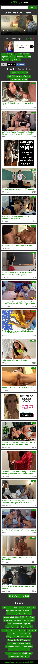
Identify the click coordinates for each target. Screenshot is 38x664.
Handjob (10, 54)
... (19, 60)
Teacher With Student (19, 79)
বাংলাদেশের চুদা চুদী (29, 620)
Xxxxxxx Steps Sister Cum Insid (19, 614)
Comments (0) (24, 69)
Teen (3, 54)
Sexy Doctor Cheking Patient (19, 643)
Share (4, 65)
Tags (12, 662)
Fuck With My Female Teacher (19, 76)
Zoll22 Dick (27, 610)
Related (10, 69)
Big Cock (5, 60)
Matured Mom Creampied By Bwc (19, 653)
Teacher (19, 54)
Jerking (12, 57)
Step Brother (14, 656)
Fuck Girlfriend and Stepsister (19, 624)
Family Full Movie (12, 627)
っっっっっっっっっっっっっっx (14, 630)
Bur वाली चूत (25, 656)
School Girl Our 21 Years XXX (19, 640)
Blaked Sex (31, 630)
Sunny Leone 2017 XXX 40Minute (19, 637)
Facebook (21, 65)
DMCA (18, 662)
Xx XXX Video (27, 647)
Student (26, 54)
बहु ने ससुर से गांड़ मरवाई (13, 610)
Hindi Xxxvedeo (26, 627)
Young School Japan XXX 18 (13, 607)
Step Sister (30, 617)
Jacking (28, 57)
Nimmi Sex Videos (13, 647)
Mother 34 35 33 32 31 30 (14, 617)
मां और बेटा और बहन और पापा (13, 620)
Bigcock (5, 57)
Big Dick (14, 60)
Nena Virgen (30, 607)
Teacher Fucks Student (19, 73)
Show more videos (20, 596)
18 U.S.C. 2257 (28, 662)
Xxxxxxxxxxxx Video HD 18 (19, 650)
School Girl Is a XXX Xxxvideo (19, 633)
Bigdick (20, 57)
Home (6, 662)
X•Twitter (11, 65)
